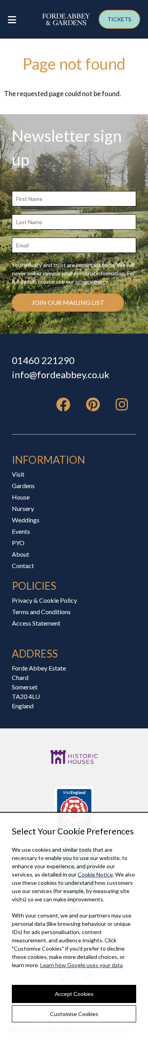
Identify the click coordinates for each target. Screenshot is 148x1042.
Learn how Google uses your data (81, 965)
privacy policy (91, 281)
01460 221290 (43, 360)
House (21, 497)
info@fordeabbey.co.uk (60, 374)
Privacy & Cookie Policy (44, 600)
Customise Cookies (74, 1013)
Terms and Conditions (41, 611)
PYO (18, 542)
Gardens (23, 485)
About (20, 554)
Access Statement (36, 623)
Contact (23, 565)
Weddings (25, 520)
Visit (18, 474)
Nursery (23, 508)
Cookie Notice (95, 874)
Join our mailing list (68, 302)
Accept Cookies (74, 994)
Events (21, 531)
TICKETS (119, 19)
